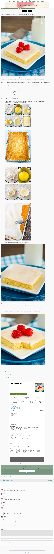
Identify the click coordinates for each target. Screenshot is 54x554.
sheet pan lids (41, 85)
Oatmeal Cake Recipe (7, 368)
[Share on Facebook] (0, 275)
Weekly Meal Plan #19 (50, 480)
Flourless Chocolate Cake (8, 376)
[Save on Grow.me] (37, 8)
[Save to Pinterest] (0, 277)
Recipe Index (13, 476)
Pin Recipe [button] (36, 394)
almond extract (10, 79)
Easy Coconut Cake (7, 377)
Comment (2, 529)
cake (2, 14)
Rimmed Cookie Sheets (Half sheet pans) (16, 408)
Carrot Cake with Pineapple (8, 379)
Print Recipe (18, 394)
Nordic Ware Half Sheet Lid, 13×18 (15, 407)
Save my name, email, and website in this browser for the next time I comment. (10, 542)
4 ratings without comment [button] (12, 521)
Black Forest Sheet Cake (8, 374)
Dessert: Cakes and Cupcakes (7, 476)
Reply (4, 491)
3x (43, 410)
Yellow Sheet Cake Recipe (8, 371)
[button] (53, 1)
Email (2, 539)
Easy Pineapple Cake (7, 373)
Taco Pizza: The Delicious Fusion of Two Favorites (7, 480)
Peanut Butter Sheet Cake (8, 370)
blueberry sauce (28, 309)
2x (42, 410)
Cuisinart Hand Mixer (14, 406)
